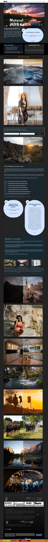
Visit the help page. (22, 524)
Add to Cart (34, 47)
